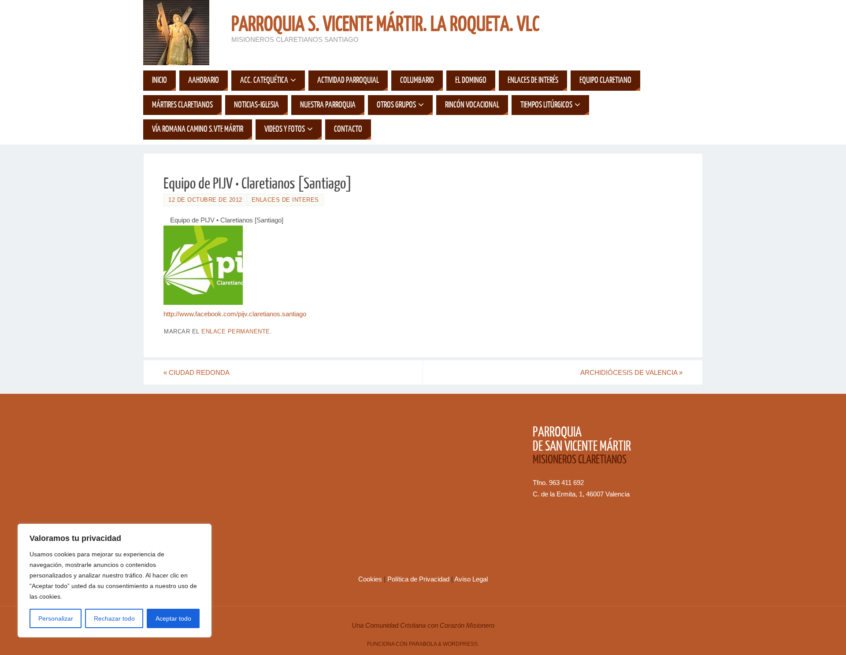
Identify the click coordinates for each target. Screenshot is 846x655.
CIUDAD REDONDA (196, 372)
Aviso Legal (471, 579)
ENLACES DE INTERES (285, 199)
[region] (115, 580)
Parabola (423, 644)
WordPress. (461, 644)
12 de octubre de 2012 (205, 199)
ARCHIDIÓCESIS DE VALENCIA (631, 372)
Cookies (371, 579)
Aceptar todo (173, 618)
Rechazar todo (114, 618)
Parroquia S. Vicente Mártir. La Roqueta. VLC (385, 25)
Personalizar (55, 618)
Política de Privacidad (419, 579)
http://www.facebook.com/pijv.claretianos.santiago (234, 314)
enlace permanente (235, 331)
